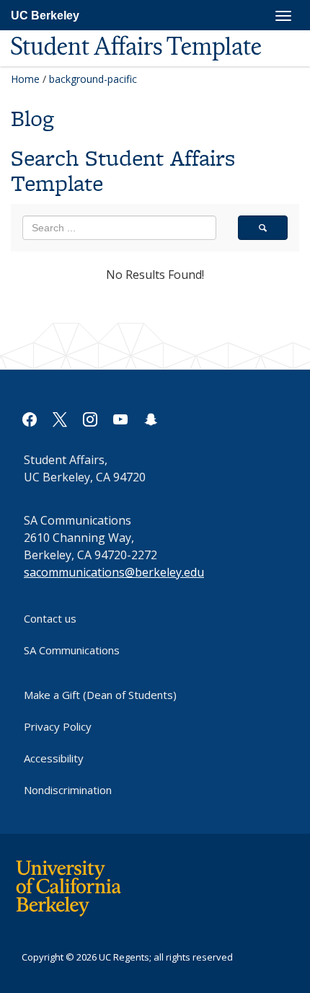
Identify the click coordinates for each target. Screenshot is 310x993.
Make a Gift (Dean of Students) (100, 694)
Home (25, 79)
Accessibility (54, 758)
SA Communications (72, 650)
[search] (263, 227)
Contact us (50, 618)
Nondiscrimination (68, 790)
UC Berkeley (45, 15)
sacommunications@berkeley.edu (114, 572)
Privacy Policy (58, 726)
